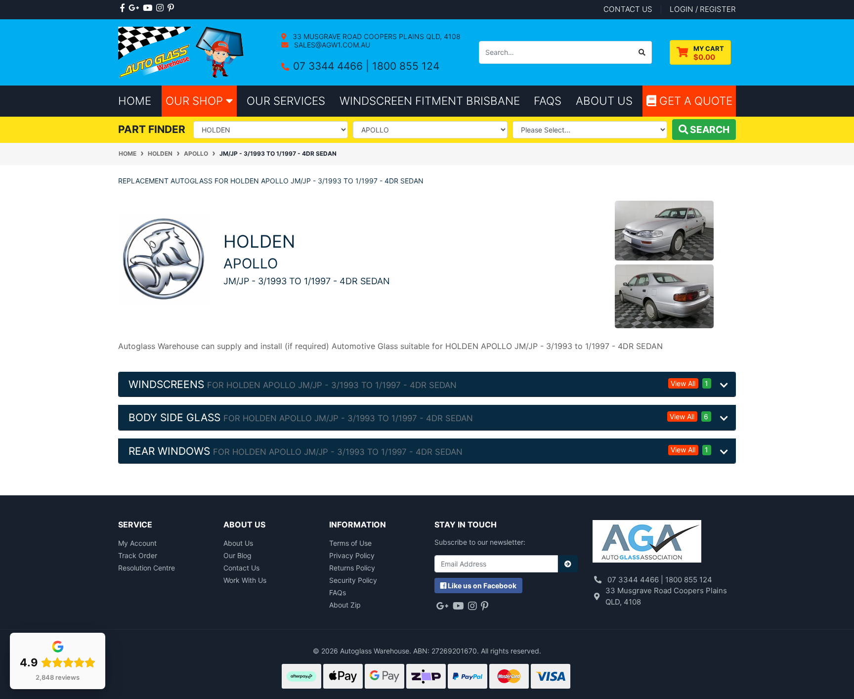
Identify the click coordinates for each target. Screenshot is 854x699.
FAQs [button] (547, 100)
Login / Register (703, 9)
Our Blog (237, 555)
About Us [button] (604, 100)
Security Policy (353, 580)
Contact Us (241, 568)
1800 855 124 (405, 66)
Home (134, 100)
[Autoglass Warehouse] (182, 51)
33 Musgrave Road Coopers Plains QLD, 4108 (376, 36)
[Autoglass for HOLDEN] (163, 258)
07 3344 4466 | (332, 66)
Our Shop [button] (196, 100)
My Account (137, 543)
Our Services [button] (286, 100)
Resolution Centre (146, 568)
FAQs (337, 592)
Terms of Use (350, 543)
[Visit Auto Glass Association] (647, 542)
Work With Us (244, 580)
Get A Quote (694, 100)
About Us (238, 543)
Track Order (137, 555)
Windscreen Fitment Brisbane (430, 100)
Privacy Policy (352, 555)
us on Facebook (482, 585)
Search (708, 129)
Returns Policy (352, 568)
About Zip (345, 605)
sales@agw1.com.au (331, 45)
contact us (627, 9)
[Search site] (642, 52)
